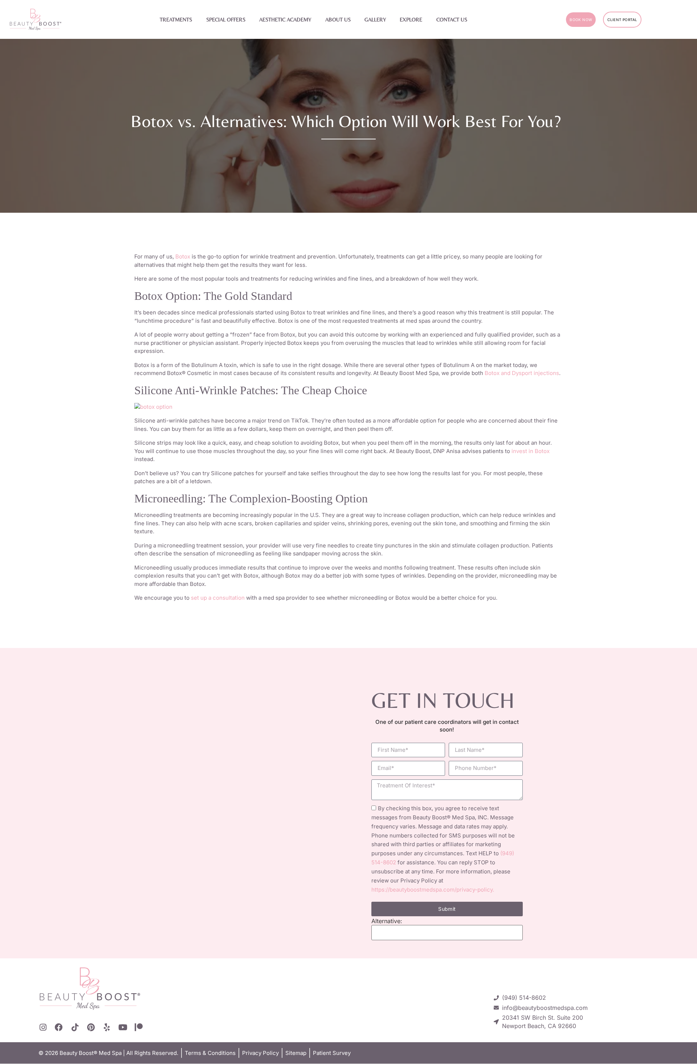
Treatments (176, 19)
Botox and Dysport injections (522, 373)
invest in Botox (530, 451)
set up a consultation (218, 597)
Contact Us (451, 19)
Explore (411, 19)
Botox (182, 256)
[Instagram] (43, 1027)
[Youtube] (123, 1027)
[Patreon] (139, 1027)
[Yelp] (107, 1027)
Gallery (375, 19)
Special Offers (225, 19)
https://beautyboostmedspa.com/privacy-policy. (432, 889)
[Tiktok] (75, 1027)
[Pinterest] (91, 1027)
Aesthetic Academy (285, 19)
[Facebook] (59, 1027)
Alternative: (386, 921)
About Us (338, 19)
